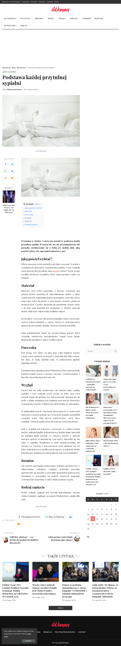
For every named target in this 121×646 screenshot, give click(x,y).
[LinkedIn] (12, 171)
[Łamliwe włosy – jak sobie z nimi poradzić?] (111, 460)
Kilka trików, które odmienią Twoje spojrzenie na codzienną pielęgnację (93, 445)
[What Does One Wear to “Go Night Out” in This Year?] (9, 196)
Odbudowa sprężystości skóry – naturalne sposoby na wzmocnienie (93, 384)
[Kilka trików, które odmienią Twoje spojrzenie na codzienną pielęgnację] (93, 432)
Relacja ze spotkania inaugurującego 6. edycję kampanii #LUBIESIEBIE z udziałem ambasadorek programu (74, 591)
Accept (28, 641)
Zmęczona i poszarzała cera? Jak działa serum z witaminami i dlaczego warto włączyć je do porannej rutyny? (110, 415)
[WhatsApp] (5, 171)
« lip (87, 536)
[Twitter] (12, 164)
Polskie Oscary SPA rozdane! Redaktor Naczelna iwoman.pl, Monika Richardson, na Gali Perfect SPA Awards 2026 (93, 477)
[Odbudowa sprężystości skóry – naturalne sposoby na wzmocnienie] (93, 371)
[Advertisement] (60, 47)
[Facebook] (5, 164)
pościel (55, 271)
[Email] (12, 178)
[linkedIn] (70, 517)
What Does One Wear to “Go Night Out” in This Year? (9, 208)
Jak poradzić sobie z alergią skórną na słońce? (110, 443)
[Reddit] (5, 178)
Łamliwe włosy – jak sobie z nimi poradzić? (109, 471)
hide (37, 204)
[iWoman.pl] (60, 9)
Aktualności (9, 72)
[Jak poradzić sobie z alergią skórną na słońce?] (111, 432)
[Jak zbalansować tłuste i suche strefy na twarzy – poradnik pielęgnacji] (93, 399)
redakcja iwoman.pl (14, 89)
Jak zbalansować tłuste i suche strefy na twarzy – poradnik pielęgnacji (93, 412)
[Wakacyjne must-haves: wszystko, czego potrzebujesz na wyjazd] (111, 371)
